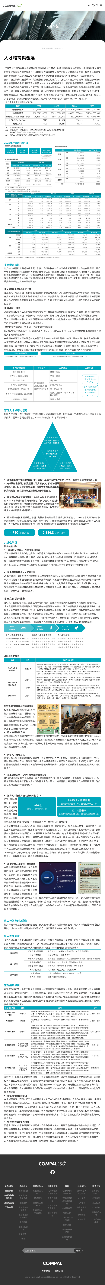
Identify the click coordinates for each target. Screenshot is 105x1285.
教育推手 (96, 1198)
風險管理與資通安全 (23, 1216)
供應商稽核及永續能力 (52, 1207)
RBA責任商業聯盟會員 (52, 1192)
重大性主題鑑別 (38, 1204)
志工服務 (96, 1202)
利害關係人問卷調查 (38, 1211)
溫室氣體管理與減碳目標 (67, 1201)
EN (89, 5)
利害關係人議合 (38, 1192)
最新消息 (9, 1186)
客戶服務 (23, 1222)
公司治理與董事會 (23, 1208)
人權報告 (81, 1219)
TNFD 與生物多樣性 (67, 1219)
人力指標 (81, 1202)
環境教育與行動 (67, 1230)
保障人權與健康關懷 (81, 1192)
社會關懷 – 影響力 (96, 1192)
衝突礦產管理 (52, 1214)
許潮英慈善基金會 (9, 1196)
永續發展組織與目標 (23, 1196)
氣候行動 (67, 1212)
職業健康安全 (81, 1208)
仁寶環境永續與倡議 (67, 1192)
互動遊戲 (9, 1207)
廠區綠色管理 (67, 1238)
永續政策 (23, 1202)
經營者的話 (23, 1190)
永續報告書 (9, 1202)
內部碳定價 (67, 1208)
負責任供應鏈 (52, 1199)
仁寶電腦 (46, 1271)
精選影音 (9, 1190)
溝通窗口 (38, 1198)
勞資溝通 (81, 1214)
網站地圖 (59, 1271)
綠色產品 (67, 1224)
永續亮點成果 (23, 1228)
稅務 (23, 1238)
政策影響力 (23, 1234)
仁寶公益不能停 (96, 1220)
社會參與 (96, 1207)
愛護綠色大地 (96, 1213)
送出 (78, 1250)
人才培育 (81, 1198)
